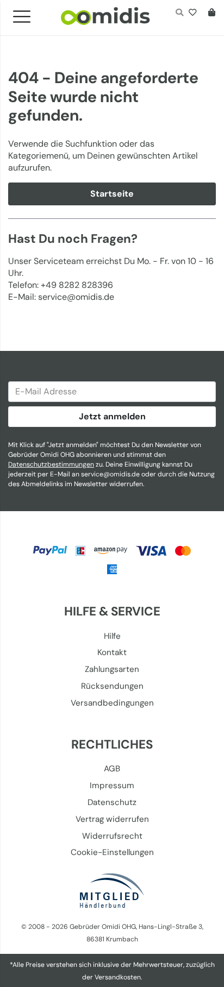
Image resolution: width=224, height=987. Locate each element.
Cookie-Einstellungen (112, 852)
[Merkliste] (195, 13)
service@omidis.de (110, 474)
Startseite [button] (112, 193)
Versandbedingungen (112, 702)
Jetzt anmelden (112, 416)
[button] (26, 14)
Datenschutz (112, 802)
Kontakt (112, 652)
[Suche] (179, 13)
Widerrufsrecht (112, 836)
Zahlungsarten (112, 669)
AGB (112, 768)
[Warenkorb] (209, 13)
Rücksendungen (112, 686)
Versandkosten (118, 977)
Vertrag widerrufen (112, 819)
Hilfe (112, 636)
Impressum (112, 785)
